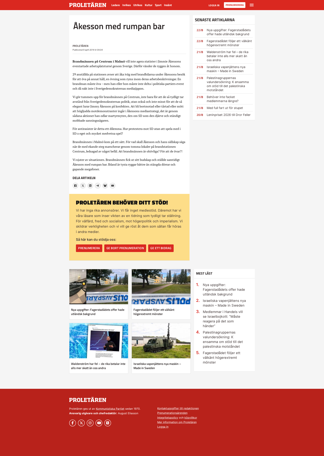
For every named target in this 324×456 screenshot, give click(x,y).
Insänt (168, 5)
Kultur (148, 5)
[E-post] (112, 185)
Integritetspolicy (167, 417)
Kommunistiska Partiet (110, 408)
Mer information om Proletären (177, 422)
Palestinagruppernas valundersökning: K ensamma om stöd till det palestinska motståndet (223, 339)
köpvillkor (190, 417)
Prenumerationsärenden (172, 413)
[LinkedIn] (90, 185)
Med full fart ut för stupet (225, 108)
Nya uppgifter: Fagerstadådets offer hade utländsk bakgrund (97, 311)
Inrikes (126, 5)
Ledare (115, 5)
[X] (83, 185)
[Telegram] (98, 185)
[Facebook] (75, 185)
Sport (158, 5)
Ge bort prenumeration (125, 248)
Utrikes (137, 5)
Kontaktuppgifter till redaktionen (178, 408)
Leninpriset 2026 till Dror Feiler (229, 115)
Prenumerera (235, 5)
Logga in (214, 5)
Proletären (80, 46)
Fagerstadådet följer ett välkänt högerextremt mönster (153, 311)
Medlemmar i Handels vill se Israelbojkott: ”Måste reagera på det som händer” (223, 319)
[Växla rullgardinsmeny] (252, 5)
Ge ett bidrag (160, 248)
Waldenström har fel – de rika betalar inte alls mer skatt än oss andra (227, 56)
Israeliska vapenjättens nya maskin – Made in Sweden (157, 365)
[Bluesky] (105, 185)
